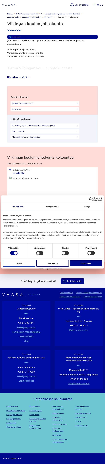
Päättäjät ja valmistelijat (31, 17)
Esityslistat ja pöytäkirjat (15, 410)
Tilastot (78, 421)
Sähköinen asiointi (59, 424)
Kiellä (19, 263)
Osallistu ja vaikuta (13, 427)
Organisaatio (34, 406)
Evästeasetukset (66, 293)
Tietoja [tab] (87, 207)
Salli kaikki (86, 263)
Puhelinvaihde (58, 413)
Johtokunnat (49, 17)
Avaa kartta (18, 173)
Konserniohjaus (35, 410)
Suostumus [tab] (18, 207)
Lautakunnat (11, 423)
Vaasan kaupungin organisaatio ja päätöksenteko (61, 14)
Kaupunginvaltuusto (14, 415)
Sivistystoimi (34, 415)
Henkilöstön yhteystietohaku (26, 331)
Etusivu (10, 14)
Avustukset (56, 435)
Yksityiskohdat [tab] (52, 207)
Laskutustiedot (26, 336)
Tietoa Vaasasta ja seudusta (27, 14)
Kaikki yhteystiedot (26, 327)
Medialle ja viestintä (83, 413)
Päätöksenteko (13, 17)
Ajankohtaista (81, 417)
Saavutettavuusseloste (93, 296)
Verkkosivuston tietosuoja (70, 296)
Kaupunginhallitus (13, 419)
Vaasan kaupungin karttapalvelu (89, 293)
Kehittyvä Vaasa (82, 425)
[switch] (39, 253)
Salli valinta (52, 263)
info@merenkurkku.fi (78, 383)
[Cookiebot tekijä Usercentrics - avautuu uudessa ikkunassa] (91, 199)
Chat (26, 340)
